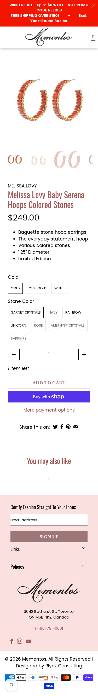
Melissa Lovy (22, 186)
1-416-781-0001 (49, 628)
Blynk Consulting (63, 666)
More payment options (49, 410)
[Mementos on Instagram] (19, 641)
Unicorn (18, 325)
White (59, 288)
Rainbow (73, 312)
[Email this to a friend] (76, 426)
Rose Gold (37, 288)
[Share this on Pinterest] (68, 426)
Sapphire (18, 338)
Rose (38, 325)
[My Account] (4, 37)
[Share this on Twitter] (55, 426)
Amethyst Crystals (68, 325)
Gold (15, 288)
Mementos (34, 659)
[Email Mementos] (28, 641)
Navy (53, 312)
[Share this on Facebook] (62, 426)
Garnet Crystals (26, 312)
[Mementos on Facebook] (11, 641)
